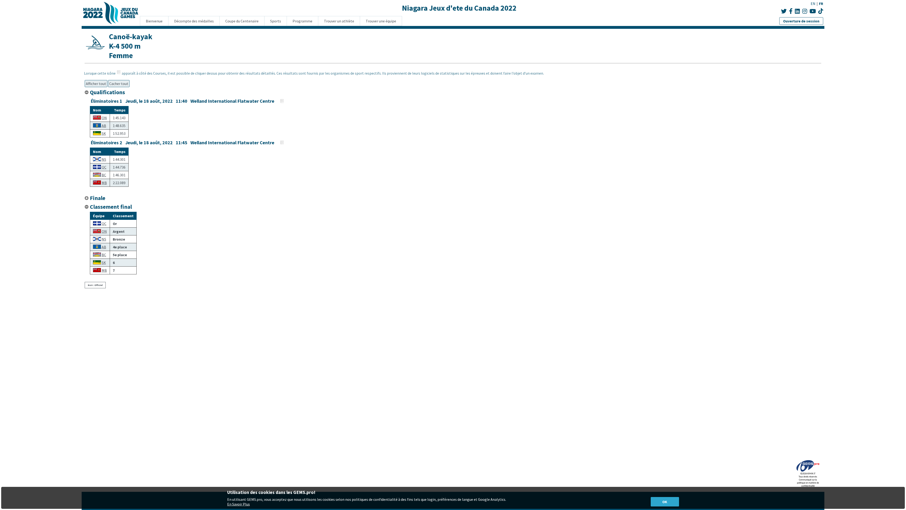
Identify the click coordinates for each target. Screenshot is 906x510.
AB (104, 125)
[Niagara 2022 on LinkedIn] (797, 11)
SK (104, 133)
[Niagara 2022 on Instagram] (804, 11)
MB (104, 182)
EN (813, 3)
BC (104, 175)
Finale (97, 198)
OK (664, 501)
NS (104, 159)
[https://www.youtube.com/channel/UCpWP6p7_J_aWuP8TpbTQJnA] (820, 11)
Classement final (111, 206)
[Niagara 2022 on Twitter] (784, 11)
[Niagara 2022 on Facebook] (791, 11)
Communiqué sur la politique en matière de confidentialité (808, 483)
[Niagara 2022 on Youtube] (813, 11)
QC (104, 167)
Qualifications (107, 92)
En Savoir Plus (238, 504)
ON (104, 117)
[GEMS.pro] (808, 471)
